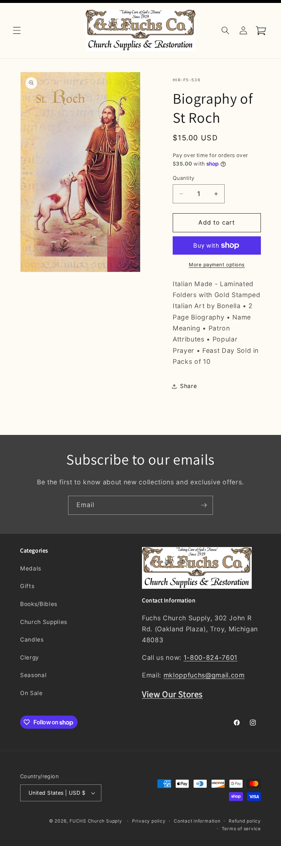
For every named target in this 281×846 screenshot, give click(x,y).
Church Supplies (43, 621)
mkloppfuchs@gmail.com (204, 675)
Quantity (184, 178)
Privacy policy (149, 821)
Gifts (27, 586)
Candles (32, 639)
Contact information (197, 821)
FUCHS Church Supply (96, 821)
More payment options (217, 264)
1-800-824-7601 (210, 657)
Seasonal (33, 675)
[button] (17, 30)
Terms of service (241, 828)
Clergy (29, 657)
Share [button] (188, 386)
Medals (30, 568)
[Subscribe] (204, 505)
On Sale (31, 693)
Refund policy (245, 821)
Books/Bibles (38, 604)
